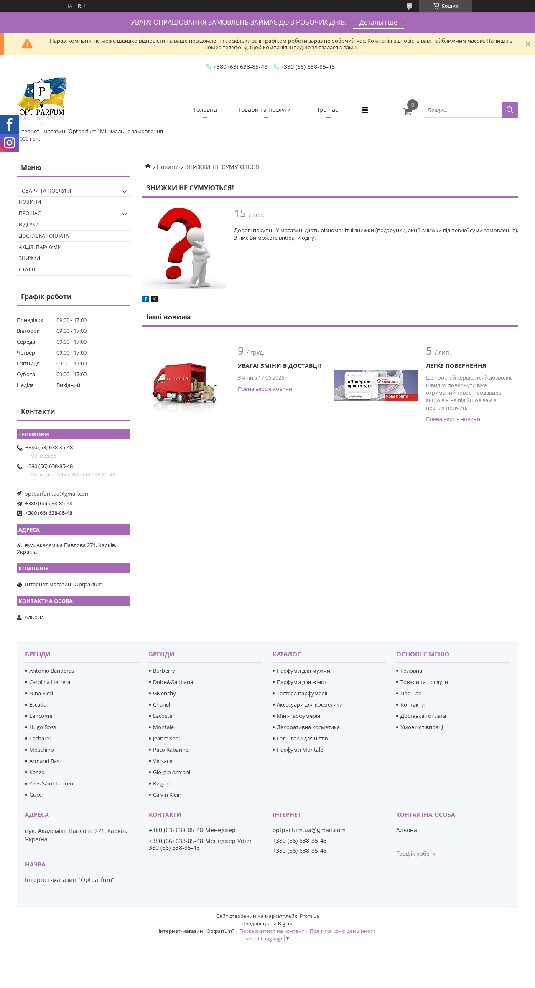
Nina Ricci (41, 693)
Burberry (164, 670)
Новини (168, 167)
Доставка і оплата (44, 235)
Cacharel (40, 738)
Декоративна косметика (308, 727)
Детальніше (378, 22)
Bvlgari (161, 783)
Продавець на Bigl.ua (268, 923)
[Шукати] (510, 110)
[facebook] (145, 300)
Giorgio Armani (171, 772)
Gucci (36, 794)
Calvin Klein (167, 794)
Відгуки (29, 224)
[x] (154, 300)
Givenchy (164, 693)
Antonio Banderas (51, 670)
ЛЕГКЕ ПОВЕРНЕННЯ (456, 366)
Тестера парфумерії (302, 693)
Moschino (41, 749)
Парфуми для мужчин (305, 670)
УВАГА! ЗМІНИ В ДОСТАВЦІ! (279, 366)
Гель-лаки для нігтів (302, 738)
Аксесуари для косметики (310, 704)
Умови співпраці (421, 727)
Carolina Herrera (49, 682)
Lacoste (162, 715)
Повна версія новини (265, 388)
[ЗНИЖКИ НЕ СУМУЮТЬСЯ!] (184, 247)
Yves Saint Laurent (52, 783)
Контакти (412, 704)
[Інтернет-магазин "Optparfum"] (42, 102)
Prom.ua (309, 916)
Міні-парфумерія (298, 715)
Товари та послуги (264, 110)
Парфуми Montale (300, 749)
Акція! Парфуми (40, 247)
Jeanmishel (166, 738)
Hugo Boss (42, 727)
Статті (27, 269)
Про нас (326, 110)
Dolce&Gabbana (173, 682)
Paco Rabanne (171, 749)
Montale (163, 727)
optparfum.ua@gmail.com (57, 493)
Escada (37, 704)
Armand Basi (45, 761)
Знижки (29, 258)
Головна (205, 110)
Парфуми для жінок (302, 682)
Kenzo (37, 772)
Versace (162, 761)
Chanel (161, 704)
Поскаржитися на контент (271, 931)
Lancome (40, 715)
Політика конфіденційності (343, 931)
